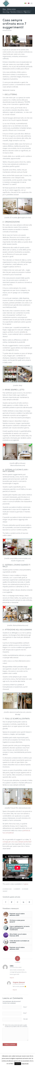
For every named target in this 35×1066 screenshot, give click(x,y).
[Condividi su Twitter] (12, 902)
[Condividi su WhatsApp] (17, 902)
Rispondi (12, 977)
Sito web (25, 1019)
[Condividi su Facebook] (6, 902)
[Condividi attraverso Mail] (29, 902)
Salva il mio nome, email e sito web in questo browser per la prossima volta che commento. (16, 1026)
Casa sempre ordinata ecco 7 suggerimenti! (14, 24)
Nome (25, 1007)
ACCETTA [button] (17, 1063)
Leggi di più (24, 1063)
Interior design (7, 30)
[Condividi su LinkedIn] (23, 902)
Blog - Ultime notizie (9, 9)
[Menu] (31, 3)
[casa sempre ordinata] (17, 41)
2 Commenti (17, 889)
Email (25, 1013)
